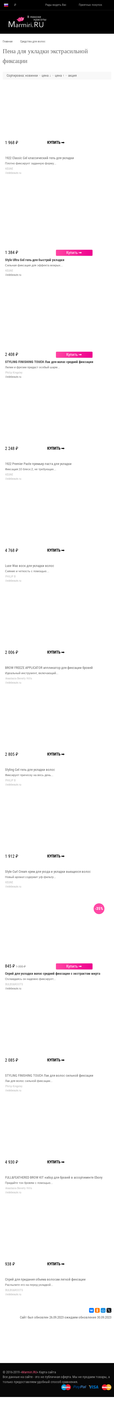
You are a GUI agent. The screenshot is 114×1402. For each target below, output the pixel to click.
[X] (109, 1310)
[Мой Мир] (103, 1310)
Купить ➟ (74, 252)
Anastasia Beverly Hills (18, 678)
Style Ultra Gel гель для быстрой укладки (34, 260)
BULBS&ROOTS (14, 984)
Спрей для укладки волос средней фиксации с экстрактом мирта (52, 973)
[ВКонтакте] (91, 1310)
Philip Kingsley (14, 372)
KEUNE (9, 168)
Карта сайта (47, 1372)
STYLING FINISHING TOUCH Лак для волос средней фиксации (49, 362)
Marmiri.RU (29, 1372)
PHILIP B (10, 576)
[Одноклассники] (97, 1310)
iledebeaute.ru (13, 275)
